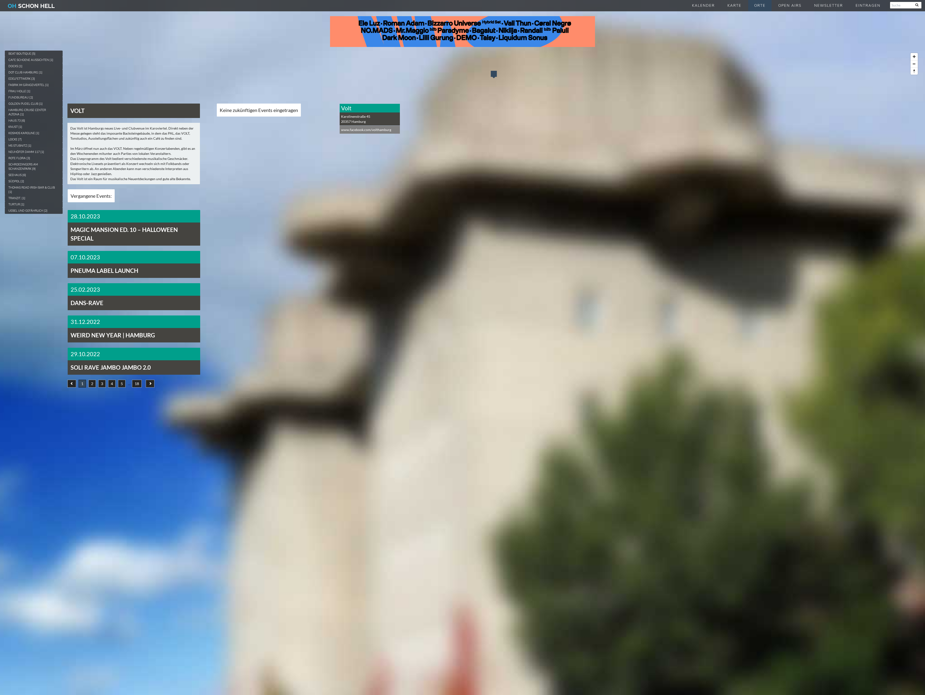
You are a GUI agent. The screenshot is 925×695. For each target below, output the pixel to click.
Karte (734, 5)
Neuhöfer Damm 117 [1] (26, 152)
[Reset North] (914, 71)
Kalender (703, 5)
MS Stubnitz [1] (19, 146)
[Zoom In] (914, 56)
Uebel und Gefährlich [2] (27, 211)
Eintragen (868, 5)
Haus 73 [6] (16, 121)
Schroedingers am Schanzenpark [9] (23, 167)
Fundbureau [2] (20, 97)
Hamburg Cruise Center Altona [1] (27, 112)
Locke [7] (15, 139)
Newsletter (828, 5)
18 (137, 383)
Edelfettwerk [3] (21, 79)
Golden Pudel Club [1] (25, 104)
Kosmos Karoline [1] (23, 133)
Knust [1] (15, 127)
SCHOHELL (31, 5)
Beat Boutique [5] (21, 54)
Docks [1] (15, 66)
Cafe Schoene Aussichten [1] (30, 60)
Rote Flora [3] (19, 158)
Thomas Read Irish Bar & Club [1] (31, 190)
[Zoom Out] (914, 63)
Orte (760, 5)
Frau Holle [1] (19, 91)
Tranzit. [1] (16, 198)
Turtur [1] (16, 204)
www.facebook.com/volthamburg (366, 130)
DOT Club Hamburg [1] (25, 72)
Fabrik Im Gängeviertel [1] (28, 85)
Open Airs (789, 5)
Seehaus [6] (17, 175)
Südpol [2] (16, 181)
